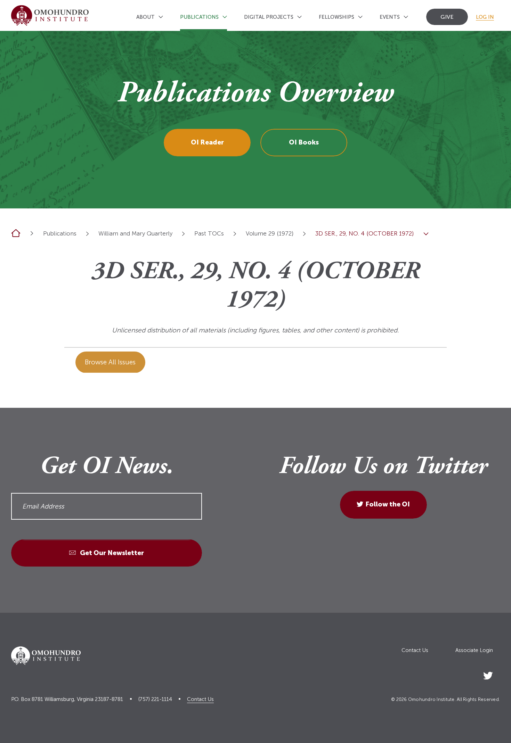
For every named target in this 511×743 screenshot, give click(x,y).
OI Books (304, 142)
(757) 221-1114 (155, 699)
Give (447, 17)
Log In (485, 17)
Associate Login (474, 650)
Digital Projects (268, 17)
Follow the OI (387, 505)
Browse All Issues (110, 362)
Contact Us (415, 650)
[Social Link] (488, 674)
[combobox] (87, 234)
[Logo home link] (50, 15)
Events (390, 17)
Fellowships (336, 17)
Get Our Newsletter (111, 553)
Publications (199, 17)
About (145, 17)
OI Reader (207, 142)
